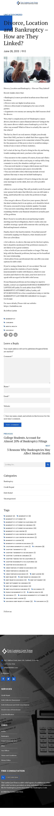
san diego (10, 330)
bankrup (10, 516)
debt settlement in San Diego (18, 586)
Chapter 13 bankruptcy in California (21, 562)
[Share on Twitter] (11, 335)
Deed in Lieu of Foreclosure (11, 710)
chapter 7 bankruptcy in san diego (21, 553)
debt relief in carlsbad (30, 577)
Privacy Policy (6, 760)
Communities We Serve (9, 741)
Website (7, 406)
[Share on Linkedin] (16, 335)
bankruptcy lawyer (15, 540)
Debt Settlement (37, 580)
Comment (8, 356)
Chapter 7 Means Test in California (20, 559)
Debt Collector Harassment (10, 700)
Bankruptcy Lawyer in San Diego (19, 543)
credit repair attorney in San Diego (21, 568)
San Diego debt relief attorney (19, 601)
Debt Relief (8, 493)
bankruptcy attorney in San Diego (21, 528)
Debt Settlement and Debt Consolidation (15, 705)
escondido (38, 589)
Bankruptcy (8, 481)
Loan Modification (7, 714)
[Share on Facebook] (6, 335)
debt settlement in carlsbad (18, 583)
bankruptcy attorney (15, 519)
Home (3, 731)
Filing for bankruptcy (15, 592)
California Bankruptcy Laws (18, 547)
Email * (6, 396)
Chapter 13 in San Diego (16, 565)
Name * (7, 386)
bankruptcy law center (16, 531)
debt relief (11, 577)
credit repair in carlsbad (17, 571)
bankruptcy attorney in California (21, 522)
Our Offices (5, 751)
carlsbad (9, 323)
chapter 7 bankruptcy (16, 549)
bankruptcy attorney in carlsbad (20, 525)
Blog (2, 746)
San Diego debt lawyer (16, 598)
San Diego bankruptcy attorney (34, 595)
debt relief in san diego (16, 580)
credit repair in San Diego (17, 574)
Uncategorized (13, 14)
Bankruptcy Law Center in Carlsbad (21, 534)
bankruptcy (10, 319)
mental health (11, 326)
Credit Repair (9, 487)
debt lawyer (38, 574)
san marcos (42, 601)
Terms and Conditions (9, 755)
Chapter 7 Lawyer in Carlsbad (18, 556)
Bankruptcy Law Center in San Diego (21, 537)
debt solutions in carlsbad (18, 589)
